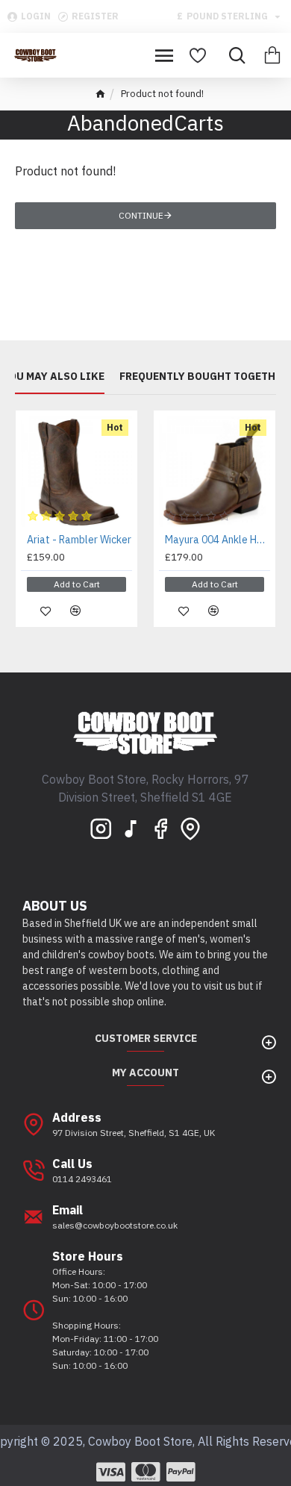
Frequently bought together (203, 376)
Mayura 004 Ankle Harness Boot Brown (217, 539)
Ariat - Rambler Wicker (79, 539)
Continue (141, 215)
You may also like (53, 376)
